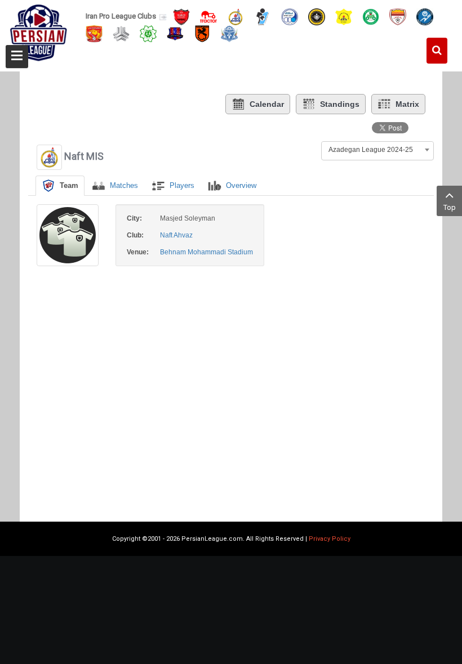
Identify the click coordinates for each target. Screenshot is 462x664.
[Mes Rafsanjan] (202, 33)
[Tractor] (208, 16)
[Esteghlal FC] (289, 16)
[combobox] (377, 150)
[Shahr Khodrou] (94, 33)
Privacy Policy (329, 538)
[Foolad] (397, 16)
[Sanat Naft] (343, 16)
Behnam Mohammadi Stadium (206, 252)
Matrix (407, 104)
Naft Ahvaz (176, 235)
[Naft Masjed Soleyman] (235, 16)
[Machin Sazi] (148, 33)
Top (449, 207)
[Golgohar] (424, 16)
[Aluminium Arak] (229, 33)
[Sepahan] (316, 16)
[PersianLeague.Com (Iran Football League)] (38, 32)
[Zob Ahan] (370, 16)
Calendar (267, 104)
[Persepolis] (181, 16)
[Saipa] (121, 33)
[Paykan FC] (262, 16)
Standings (339, 104)
